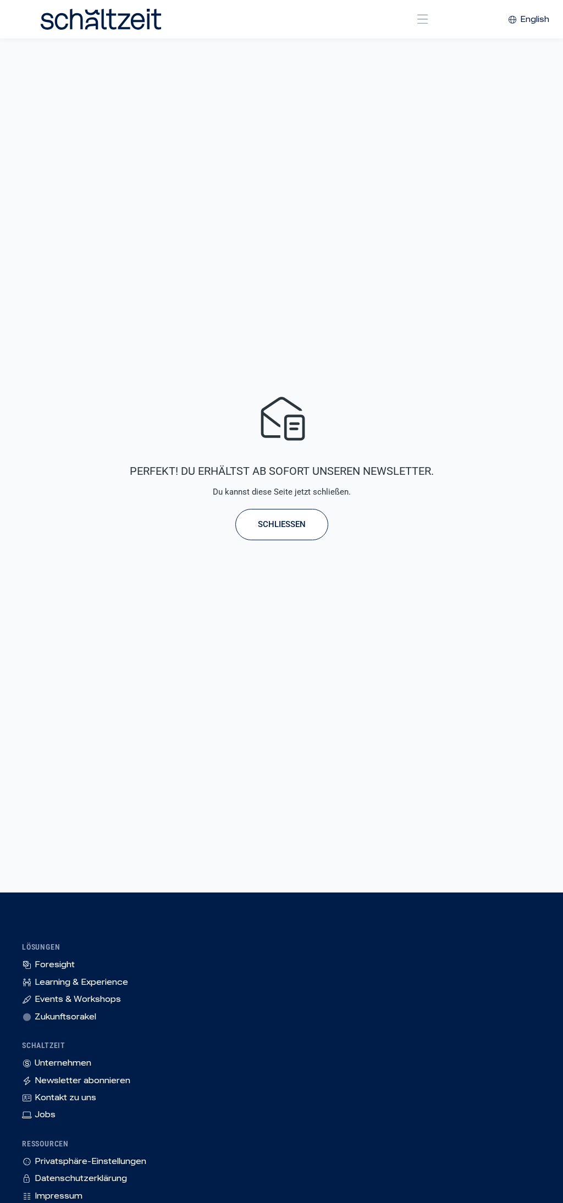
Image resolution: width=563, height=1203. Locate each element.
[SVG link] (101, 19)
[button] (423, 19)
